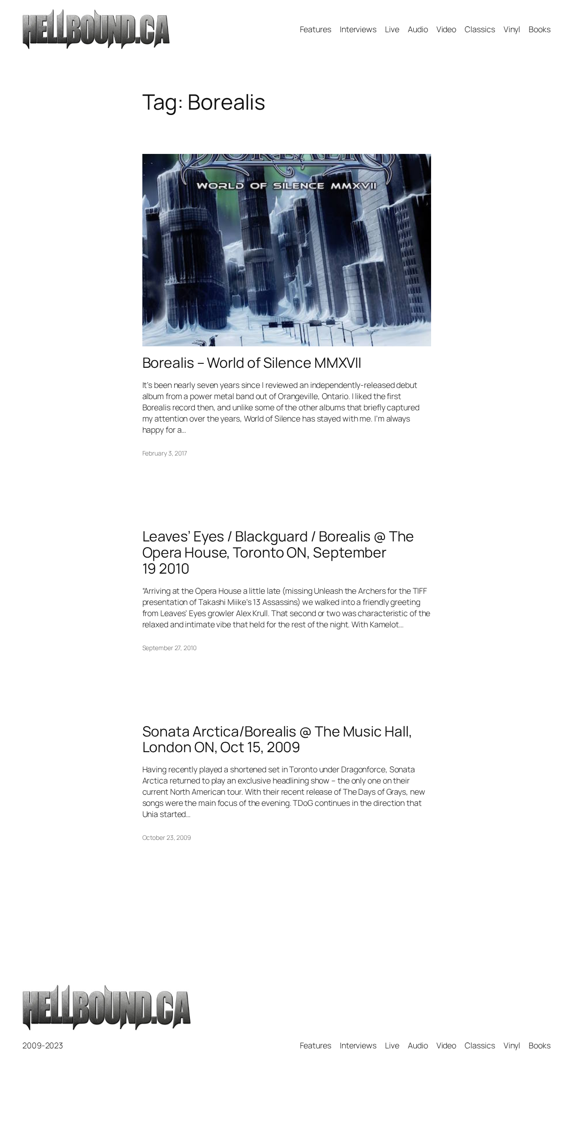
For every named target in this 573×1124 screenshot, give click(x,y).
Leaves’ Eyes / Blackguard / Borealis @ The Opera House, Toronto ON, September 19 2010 (278, 552)
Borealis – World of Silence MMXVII (252, 363)
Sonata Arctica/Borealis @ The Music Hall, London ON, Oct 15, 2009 (277, 739)
